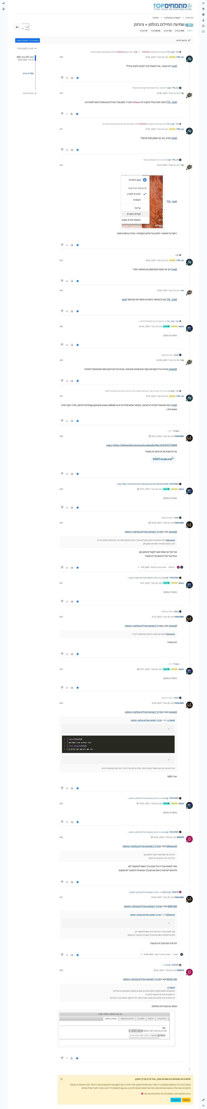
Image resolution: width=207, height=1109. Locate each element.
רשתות (189, 31)
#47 (61, 396)
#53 (61, 669)
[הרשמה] (3, 9)
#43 (61, 260)
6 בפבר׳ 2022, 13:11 (148, 583)
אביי (177, 52)
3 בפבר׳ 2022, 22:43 (148, 326)
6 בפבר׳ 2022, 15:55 (162, 970)
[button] (203, 1100)
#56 (61, 837)
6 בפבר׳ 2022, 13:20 (148, 803)
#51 (61, 583)
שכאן (124, 299)
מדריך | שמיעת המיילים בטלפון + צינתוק (143, 531)
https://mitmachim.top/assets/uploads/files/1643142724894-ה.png (141, 445)
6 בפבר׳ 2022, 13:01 (148, 489)
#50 (61, 523)
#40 (61, 93)
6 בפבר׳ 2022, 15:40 (160, 897)
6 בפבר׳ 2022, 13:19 (160, 703)
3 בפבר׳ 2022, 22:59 (166, 360)
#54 (61, 703)
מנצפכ (181, 326)
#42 (61, 165)
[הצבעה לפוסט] (72, 77)
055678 (180, 837)
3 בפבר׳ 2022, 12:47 (154, 129)
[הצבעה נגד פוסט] (62, 77)
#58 (61, 970)
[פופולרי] (203, 9)
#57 (61, 897)
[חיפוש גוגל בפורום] (203, 26)
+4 (17, 27)
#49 (61, 489)
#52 (61, 617)
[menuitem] (3, 3)
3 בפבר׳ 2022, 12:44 (154, 57)
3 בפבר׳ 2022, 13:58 (166, 290)
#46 (61, 360)
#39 (61, 57)
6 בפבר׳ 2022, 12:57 (160, 436)
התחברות (176, 1100)
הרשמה (186, 1100)
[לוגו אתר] (172, 6)
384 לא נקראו (28, 73)
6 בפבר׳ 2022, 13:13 (160, 617)
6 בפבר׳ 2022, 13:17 (148, 669)
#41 (61, 129)
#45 (61, 326)
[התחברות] (3, 3)
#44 (61, 290)
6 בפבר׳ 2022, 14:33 (162, 837)
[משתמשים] (203, 20)
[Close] (61, 1079)
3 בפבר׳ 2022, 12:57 (166, 165)
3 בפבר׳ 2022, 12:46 (166, 93)
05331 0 (175, 965)
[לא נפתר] (203, 14)
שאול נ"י (175, 431)
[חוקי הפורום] (203, 3)
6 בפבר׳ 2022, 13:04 (160, 523)
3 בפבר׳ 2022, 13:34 (154, 260)
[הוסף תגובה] (77, 78)
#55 (61, 803)
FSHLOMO (179, 436)
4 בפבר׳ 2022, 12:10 (154, 396)
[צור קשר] (203, 31)
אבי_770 (180, 57)
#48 (61, 436)
